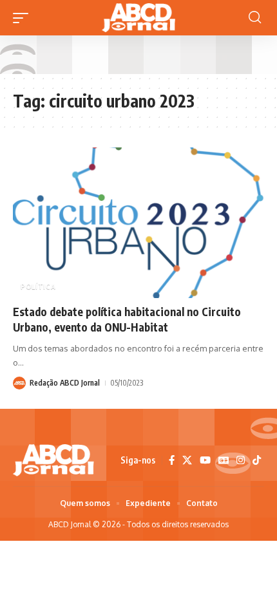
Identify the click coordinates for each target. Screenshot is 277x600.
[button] (24, 18)
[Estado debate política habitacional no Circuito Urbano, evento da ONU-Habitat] (138, 222)
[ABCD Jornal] (138, 17)
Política (38, 286)
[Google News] (223, 460)
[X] (187, 460)
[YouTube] (205, 460)
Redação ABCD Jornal (65, 383)
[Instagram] (240, 460)
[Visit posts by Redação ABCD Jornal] (19, 383)
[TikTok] (256, 460)
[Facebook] (172, 460)
